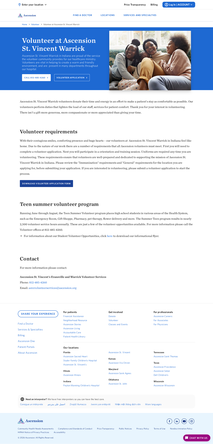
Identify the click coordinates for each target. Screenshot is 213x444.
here (110, 236)
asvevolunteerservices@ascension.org (53, 288)
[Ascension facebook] (169, 421)
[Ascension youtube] (184, 421)
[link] (135, 4)
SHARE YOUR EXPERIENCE (38, 313)
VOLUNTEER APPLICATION (70, 77)
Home (24, 24)
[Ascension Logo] (30, 423)
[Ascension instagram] (191, 421)
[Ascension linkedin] (177, 421)
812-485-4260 (38, 282)
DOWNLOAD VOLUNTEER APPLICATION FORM (46, 183)
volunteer (35, 24)
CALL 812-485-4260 (34, 77)
